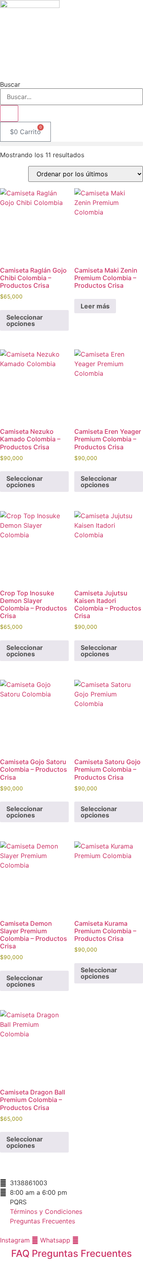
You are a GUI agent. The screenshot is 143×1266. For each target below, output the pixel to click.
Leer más (95, 306)
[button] (71, 144)
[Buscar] (9, 113)
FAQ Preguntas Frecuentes (71, 1253)
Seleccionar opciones (24, 320)
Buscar (10, 84)
